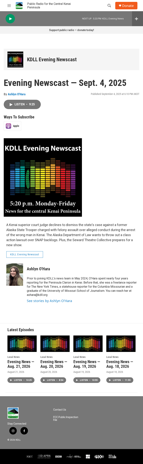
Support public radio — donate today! (71, 30)
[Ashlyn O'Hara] (14, 274)
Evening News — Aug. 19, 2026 (86, 364)
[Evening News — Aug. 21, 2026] (22, 343)
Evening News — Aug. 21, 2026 (20, 364)
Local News (13, 356)
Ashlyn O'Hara (17, 94)
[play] (10, 19)
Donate (128, 6)
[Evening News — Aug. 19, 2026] (88, 343)
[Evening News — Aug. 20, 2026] (55, 343)
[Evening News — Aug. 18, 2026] (121, 343)
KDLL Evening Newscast (52, 59)
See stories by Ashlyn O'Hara (49, 300)
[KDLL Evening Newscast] (15, 59)
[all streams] (137, 18)
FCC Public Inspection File (65, 419)
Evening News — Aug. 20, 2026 (53, 364)
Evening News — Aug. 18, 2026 (119, 364)
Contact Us (59, 409)
